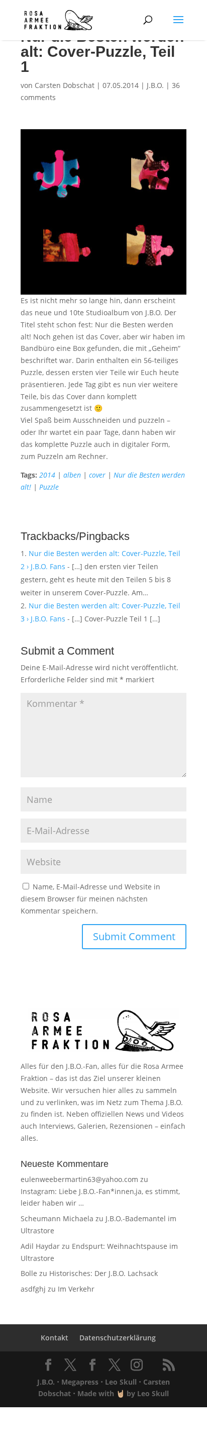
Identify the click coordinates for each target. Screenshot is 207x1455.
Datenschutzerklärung (117, 1337)
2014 (47, 475)
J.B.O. (155, 85)
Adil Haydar (40, 1246)
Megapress (79, 1382)
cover (97, 475)
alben (72, 475)
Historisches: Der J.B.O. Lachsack (103, 1273)
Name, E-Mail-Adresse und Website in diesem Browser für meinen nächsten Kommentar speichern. (90, 899)
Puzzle (49, 487)
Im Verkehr (76, 1289)
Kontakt (54, 1337)
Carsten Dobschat (64, 85)
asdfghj (33, 1289)
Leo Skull (121, 1382)
